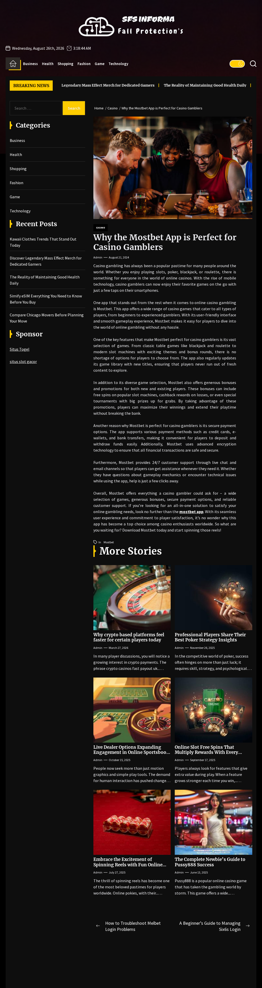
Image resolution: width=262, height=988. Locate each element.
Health (47, 63)
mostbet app (191, 511)
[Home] (13, 63)
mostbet (109, 542)
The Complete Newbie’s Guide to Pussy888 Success (210, 862)
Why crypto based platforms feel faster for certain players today (128, 637)
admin (97, 257)
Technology (118, 63)
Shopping (65, 63)
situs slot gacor (23, 361)
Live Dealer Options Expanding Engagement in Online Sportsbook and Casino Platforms (131, 752)
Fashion (84, 63)
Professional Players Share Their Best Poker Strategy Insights (210, 637)
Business (30, 63)
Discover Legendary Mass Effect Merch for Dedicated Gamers (82, 85)
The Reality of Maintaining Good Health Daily (188, 85)
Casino (100, 227)
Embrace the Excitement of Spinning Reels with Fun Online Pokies (127, 865)
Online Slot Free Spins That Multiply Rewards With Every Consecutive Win (206, 752)
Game (99, 63)
